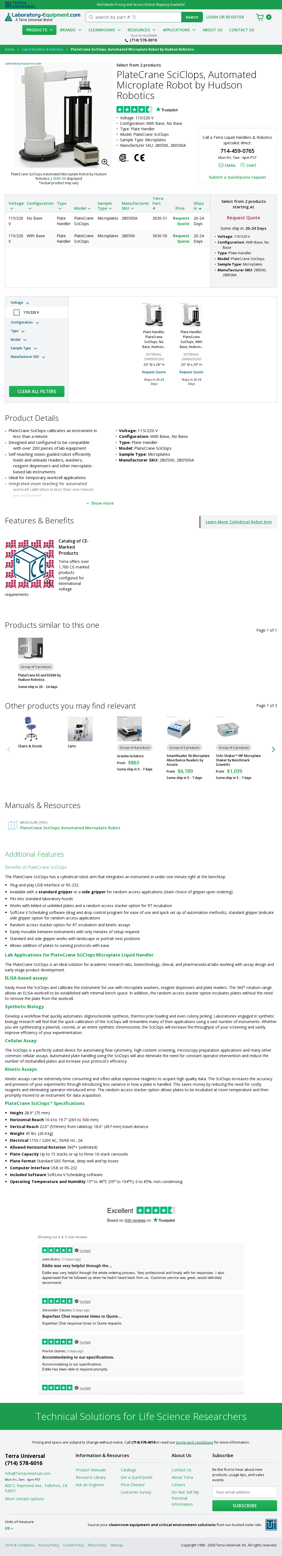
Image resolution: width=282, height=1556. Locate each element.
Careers (178, 1484)
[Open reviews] (157, 110)
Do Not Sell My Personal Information (185, 1498)
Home (9, 49)
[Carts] (80, 729)
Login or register (225, 17)
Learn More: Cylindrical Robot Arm (239, 521)
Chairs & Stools (30, 746)
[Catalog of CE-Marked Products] (30, 564)
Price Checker (133, 1484)
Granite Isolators (130, 756)
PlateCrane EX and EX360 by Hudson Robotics (39, 677)
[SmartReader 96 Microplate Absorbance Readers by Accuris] (179, 729)
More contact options (24, 1498)
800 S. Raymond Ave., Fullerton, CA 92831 (36, 1488)
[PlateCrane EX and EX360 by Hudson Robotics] (30, 648)
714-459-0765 (237, 150)
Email (230, 165)
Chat (251, 165)
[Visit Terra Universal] (20, 4)
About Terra (182, 1477)
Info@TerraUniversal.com (27, 1473)
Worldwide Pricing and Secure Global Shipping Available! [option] (141, 4)
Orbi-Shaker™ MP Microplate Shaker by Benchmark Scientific (238, 760)
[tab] (36, 308)
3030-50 (59, 178)
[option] (154, 346)
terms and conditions (194, 1442)
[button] (106, 164)
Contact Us (241, 29)
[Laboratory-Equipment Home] (42, 17)
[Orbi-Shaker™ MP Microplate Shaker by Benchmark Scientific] (228, 729)
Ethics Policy (97, 1545)
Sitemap (116, 1545)
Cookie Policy (73, 1545)
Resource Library (91, 1477)
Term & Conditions (19, 1545)
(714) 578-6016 (143, 40)
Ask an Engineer (90, 1484)
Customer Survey (136, 1492)
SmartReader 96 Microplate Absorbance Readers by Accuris (188, 760)
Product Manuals (91, 1469)
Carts (72, 746)
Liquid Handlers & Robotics (42, 49)
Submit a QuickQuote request (237, 177)
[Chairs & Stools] (30, 729)
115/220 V (31, 312)
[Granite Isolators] (129, 729)
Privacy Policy (48, 1545)
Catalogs (128, 1469)
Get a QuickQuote (137, 1477)
